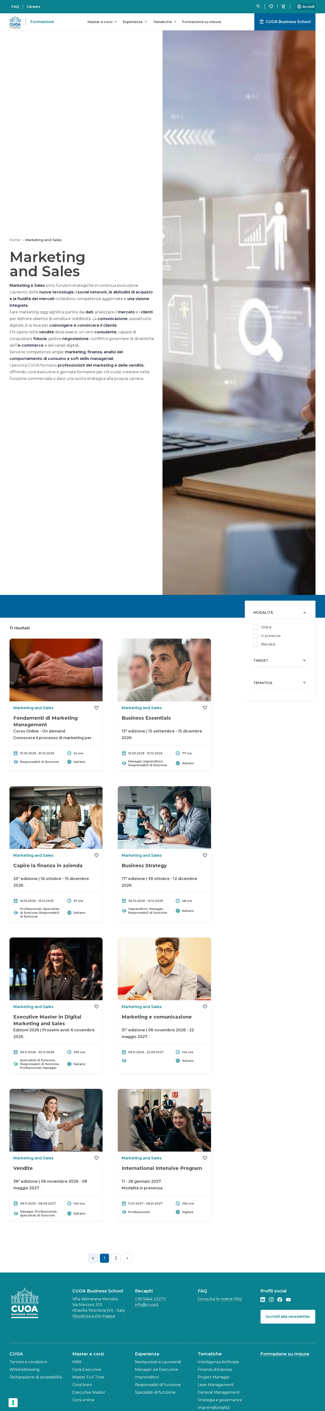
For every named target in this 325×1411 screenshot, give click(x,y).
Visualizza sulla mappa (93, 1316)
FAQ (15, 7)
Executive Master (88, 1392)
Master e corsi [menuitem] (103, 22)
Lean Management (216, 1384)
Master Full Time (88, 1377)
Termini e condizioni (28, 1362)
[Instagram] (271, 1299)
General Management (219, 1392)
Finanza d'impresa (215, 1369)
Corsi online (83, 1400)
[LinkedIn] (262, 1299)
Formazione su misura (284, 1354)
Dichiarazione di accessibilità (36, 1377)
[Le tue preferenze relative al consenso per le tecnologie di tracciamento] (13, 1402)
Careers (33, 7)
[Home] (26, 1303)
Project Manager (214, 1377)
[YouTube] (288, 1299)
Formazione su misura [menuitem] (201, 22)
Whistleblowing (24, 1369)
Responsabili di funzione (158, 1384)
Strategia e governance (220, 1400)
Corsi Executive (86, 1369)
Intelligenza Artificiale (218, 1362)
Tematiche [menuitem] (165, 22)
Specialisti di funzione (155, 1392)
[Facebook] (279, 1299)
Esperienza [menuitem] (135, 22)
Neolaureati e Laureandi (158, 1362)
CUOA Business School (285, 22)
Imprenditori (147, 1377)
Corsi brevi (82, 1384)
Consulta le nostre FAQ (220, 1299)
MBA (76, 1362)
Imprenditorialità (214, 1407)
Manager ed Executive (156, 1369)
